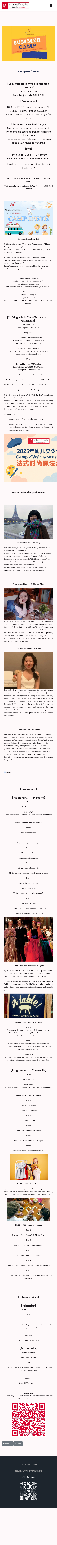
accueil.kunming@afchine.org (28, 1470)
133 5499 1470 (28, 1464)
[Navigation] (51, 5)
